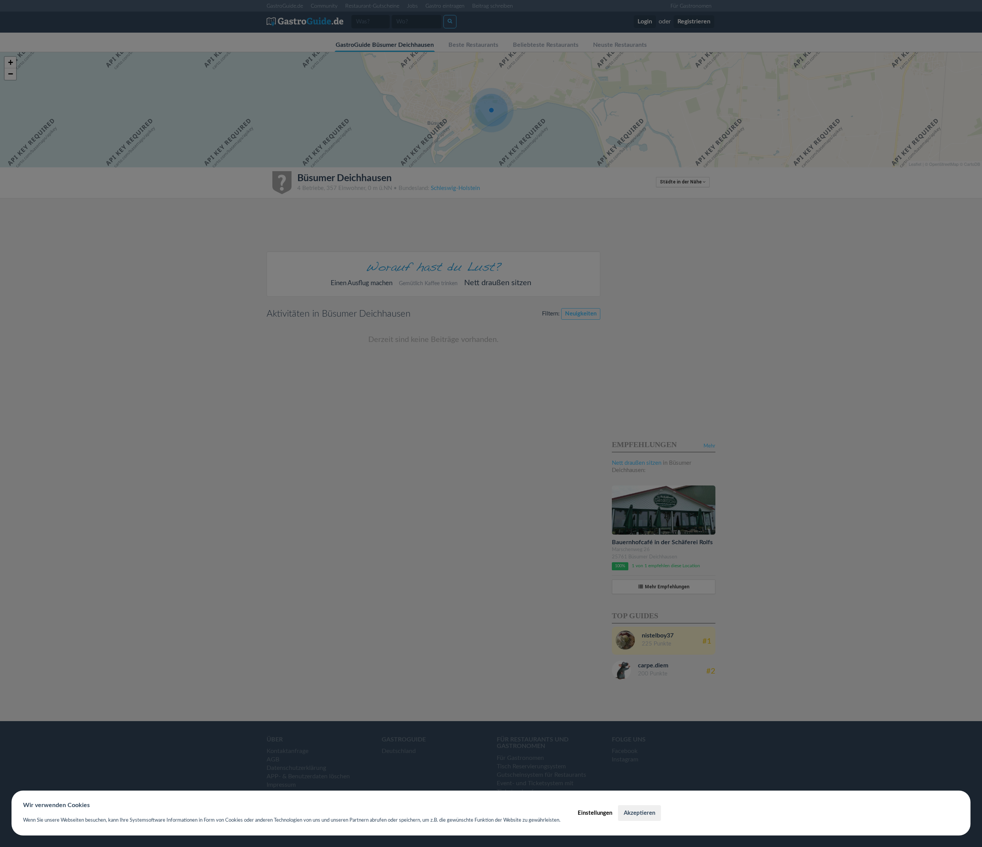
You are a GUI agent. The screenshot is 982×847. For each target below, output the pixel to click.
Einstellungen (595, 813)
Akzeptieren (639, 813)
